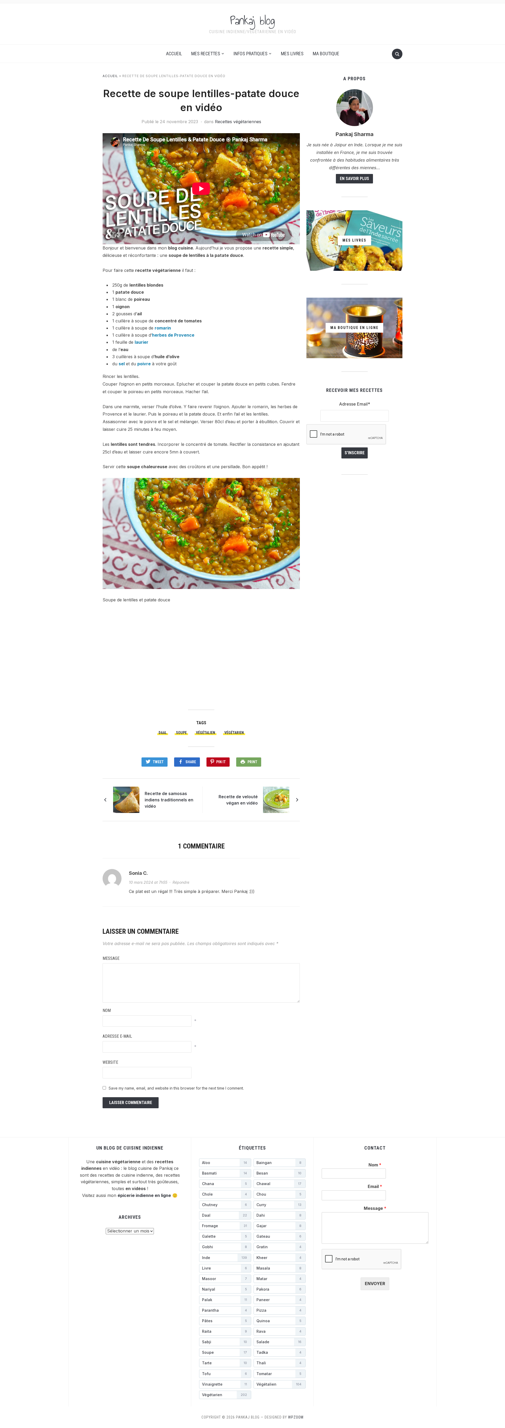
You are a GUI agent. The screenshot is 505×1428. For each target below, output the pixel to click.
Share (190, 762)
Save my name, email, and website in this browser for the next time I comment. (176, 1088)
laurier (141, 342)
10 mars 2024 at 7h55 (148, 882)
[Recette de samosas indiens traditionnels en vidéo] (126, 799)
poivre (144, 363)
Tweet (158, 762)
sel (122, 363)
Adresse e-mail (117, 1036)
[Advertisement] (201, 653)
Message (111, 958)
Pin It (221, 762)
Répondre (181, 882)
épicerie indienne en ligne (144, 1195)
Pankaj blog (252, 20)
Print (252, 762)
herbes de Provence (173, 335)
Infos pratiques (250, 53)
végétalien (205, 733)
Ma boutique (326, 53)
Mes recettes (205, 53)
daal (163, 733)
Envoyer (375, 1283)
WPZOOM (296, 1417)
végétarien (234, 733)
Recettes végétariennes (238, 121)
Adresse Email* (354, 404)
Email (375, 1186)
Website (110, 1062)
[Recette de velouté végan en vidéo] (276, 799)
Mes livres (292, 53)
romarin (163, 328)
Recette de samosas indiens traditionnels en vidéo (169, 800)
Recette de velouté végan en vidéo (238, 800)
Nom (107, 1010)
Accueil (174, 53)
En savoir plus (354, 178)
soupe (181, 733)
